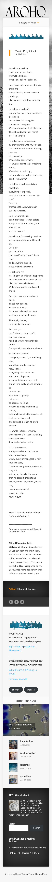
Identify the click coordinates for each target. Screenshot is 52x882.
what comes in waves (20, 724)
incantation (26, 741)
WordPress (43, 874)
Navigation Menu (27, 22)
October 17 (29, 646)
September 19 (16, 646)
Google (11, 602)
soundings (25, 776)
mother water (27, 753)
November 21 (15, 650)
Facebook (16, 602)
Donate (31, 689)
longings (25, 764)
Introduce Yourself (18, 678)
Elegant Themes (21, 874)
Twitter (22, 602)
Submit (15, 689)
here (23, 531)
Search (12, 823)
